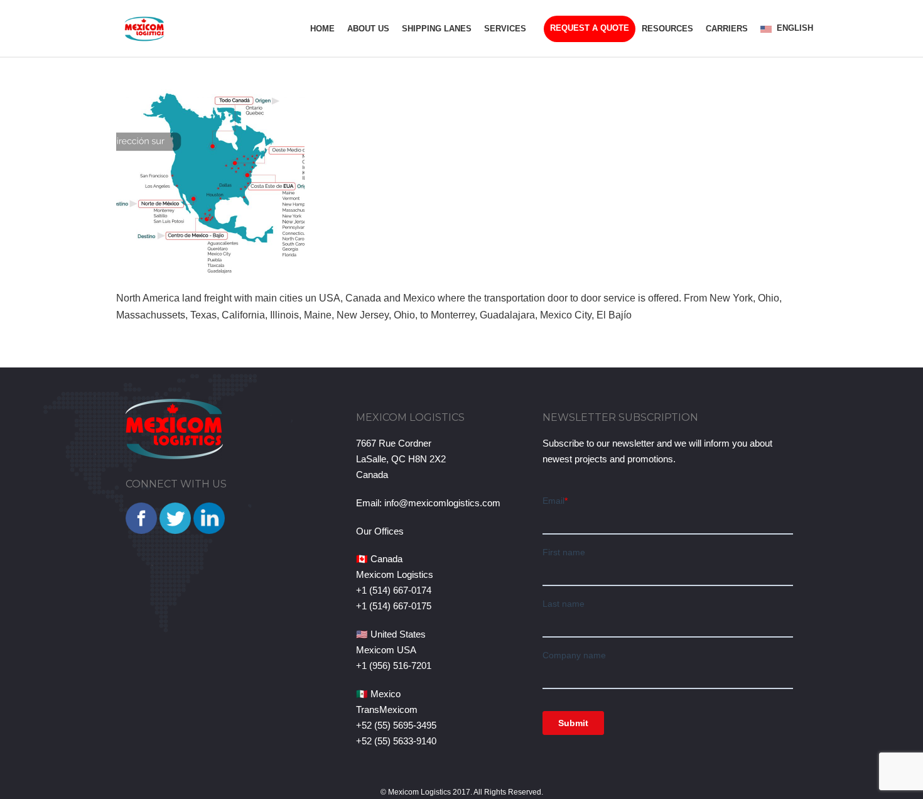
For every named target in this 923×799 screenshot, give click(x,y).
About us (368, 28)
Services (505, 28)
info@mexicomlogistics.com (442, 502)
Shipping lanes (437, 28)
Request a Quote (589, 28)
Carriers (727, 28)
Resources (667, 28)
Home (322, 28)
